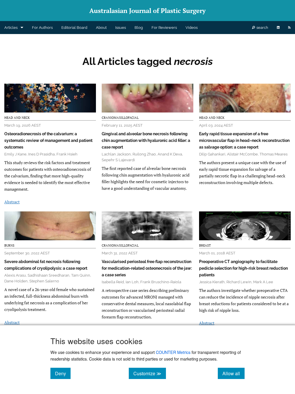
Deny (63, 373)
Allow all (233, 373)
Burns (9, 245)
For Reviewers (164, 27)
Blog (139, 27)
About (101, 27)
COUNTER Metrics (173, 352)
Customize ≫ (149, 373)
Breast (205, 245)
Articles (11, 27)
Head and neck (17, 118)
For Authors (42, 27)
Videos (192, 27)
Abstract (12, 201)
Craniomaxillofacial (120, 118)
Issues (120, 27)
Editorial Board (74, 27)
